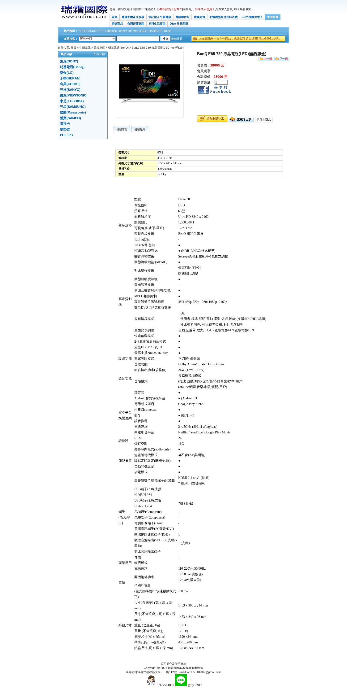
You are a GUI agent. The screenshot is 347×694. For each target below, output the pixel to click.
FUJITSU (165, 31)
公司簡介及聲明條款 (173, 663)
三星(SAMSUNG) (73, 107)
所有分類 (99, 54)
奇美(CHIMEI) (70, 84)
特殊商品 (117, 23)
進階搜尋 (176, 38)
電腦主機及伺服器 (133, 17)
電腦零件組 (182, 17)
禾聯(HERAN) (70, 78)
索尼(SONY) (69, 61)
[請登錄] (187, 9)
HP (130, 31)
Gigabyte (111, 31)
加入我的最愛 (242, 9)
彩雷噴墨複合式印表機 (223, 17)
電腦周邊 (199, 17)
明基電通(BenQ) (118, 47)
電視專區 (99, 47)
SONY (142, 31)
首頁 (114, 17)
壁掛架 (65, 129)
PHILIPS (66, 135)
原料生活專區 (156, 23)
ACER (101, 31)
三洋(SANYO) (70, 90)
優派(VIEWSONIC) (74, 95)
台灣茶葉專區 (135, 23)
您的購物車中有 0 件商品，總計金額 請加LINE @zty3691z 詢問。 (240, 38)
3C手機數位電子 (252, 17)
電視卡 (65, 124)
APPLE (83, 31)
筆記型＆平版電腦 (159, 17)
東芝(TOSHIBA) (72, 101)
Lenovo (122, 31)
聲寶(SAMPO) (70, 118)
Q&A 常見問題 (179, 23)
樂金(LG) (67, 72)
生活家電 (272, 17)
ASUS (92, 31)
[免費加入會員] (224, 9)
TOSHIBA (153, 31)
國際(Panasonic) (73, 112)
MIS (135, 31)
